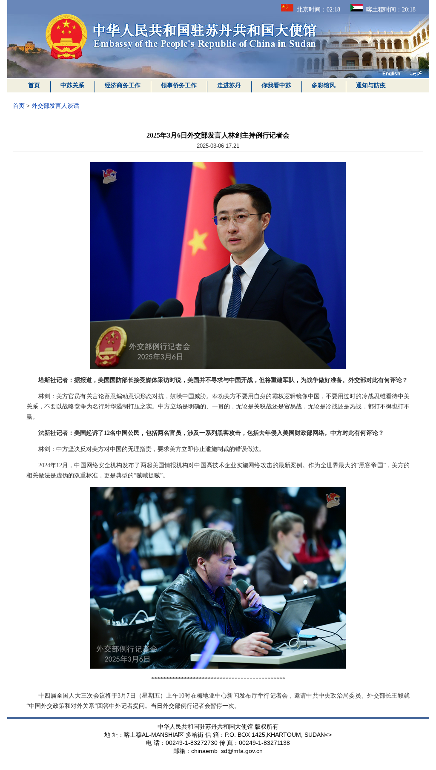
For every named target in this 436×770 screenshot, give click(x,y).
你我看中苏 (276, 85)
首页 (34, 85)
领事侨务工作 (179, 85)
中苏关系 (72, 85)
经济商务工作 (123, 85)
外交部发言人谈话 (55, 106)
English (391, 74)
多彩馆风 (324, 85)
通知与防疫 (371, 85)
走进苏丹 (229, 85)
